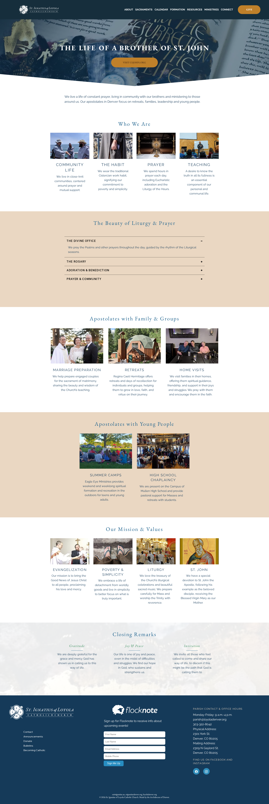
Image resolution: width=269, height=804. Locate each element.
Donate (27, 741)
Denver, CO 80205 (205, 752)
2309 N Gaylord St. (206, 748)
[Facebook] (196, 771)
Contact (28, 731)
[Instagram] (206, 771)
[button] (128, 9)
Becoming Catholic (34, 750)
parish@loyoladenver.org (210, 719)
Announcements (33, 736)
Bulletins (28, 745)
